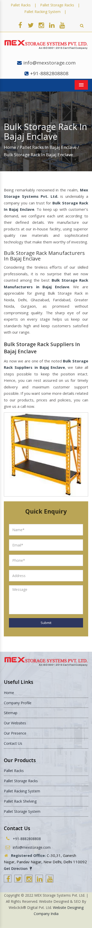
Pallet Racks (21, 5)
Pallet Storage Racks (57, 5)
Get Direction (16, 868)
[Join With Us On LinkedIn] (51, 25)
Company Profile (17, 702)
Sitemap (10, 712)
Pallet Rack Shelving (20, 801)
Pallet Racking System (42, 11)
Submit (46, 622)
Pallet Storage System (22, 811)
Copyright (12, 895)
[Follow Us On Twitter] (30, 25)
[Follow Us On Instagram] (41, 25)
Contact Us (13, 743)
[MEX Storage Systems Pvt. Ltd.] (46, 45)
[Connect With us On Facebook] (20, 25)
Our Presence (15, 733)
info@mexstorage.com (49, 62)
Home (10, 147)
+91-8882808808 (49, 73)
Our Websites (15, 723)
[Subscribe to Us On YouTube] (62, 25)
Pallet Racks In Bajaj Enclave (48, 147)
